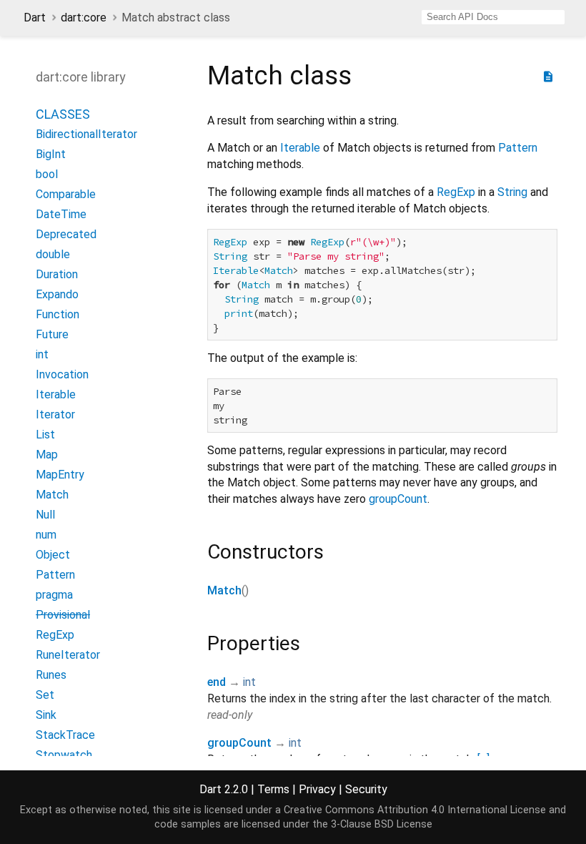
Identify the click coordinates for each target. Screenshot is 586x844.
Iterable (56, 394)
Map (47, 454)
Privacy (317, 789)
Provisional (63, 615)
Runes (51, 675)
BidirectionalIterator (86, 134)
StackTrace (65, 735)
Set (45, 695)
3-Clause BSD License (381, 824)
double (53, 254)
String (512, 192)
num (46, 534)
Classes (63, 114)
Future (52, 334)
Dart (35, 17)
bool (47, 174)
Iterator (55, 414)
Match (52, 494)
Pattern (55, 575)
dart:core (83, 17)
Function (57, 314)
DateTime (61, 214)
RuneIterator (68, 655)
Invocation (62, 374)
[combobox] (493, 17)
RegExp (55, 635)
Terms (273, 789)
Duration (57, 274)
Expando (57, 294)
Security (366, 789)
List (45, 434)
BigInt (51, 154)
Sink (46, 715)
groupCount (398, 499)
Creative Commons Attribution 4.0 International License (415, 810)
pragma (54, 595)
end (216, 682)
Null (45, 514)
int (42, 354)
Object (53, 554)
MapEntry (60, 474)
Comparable (66, 194)
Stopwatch (64, 755)
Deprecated (66, 234)
